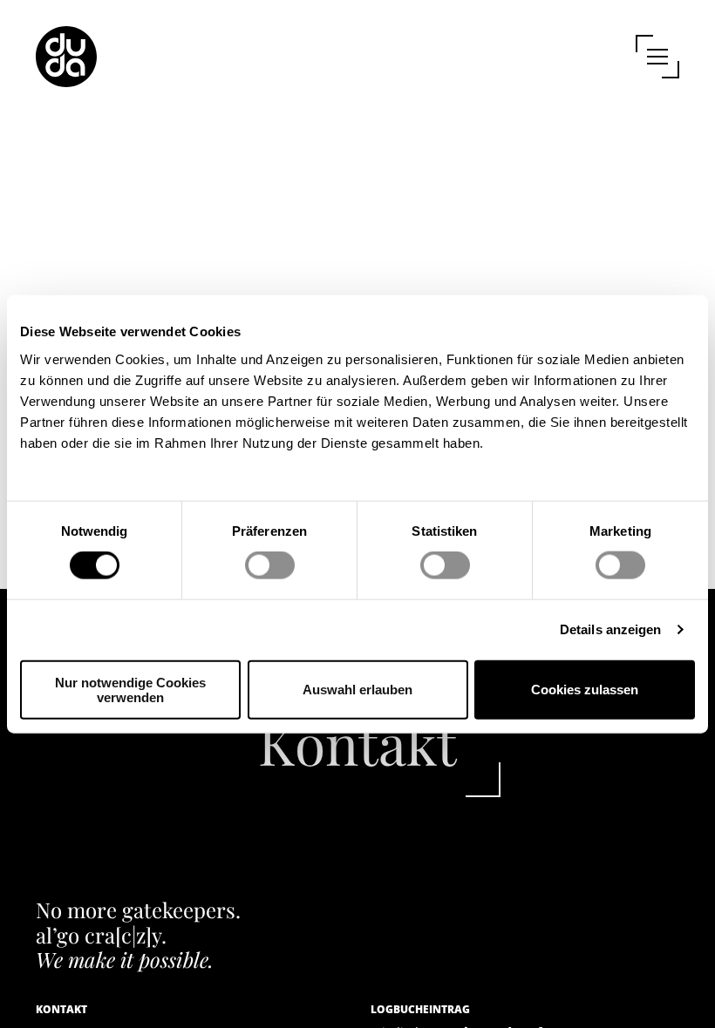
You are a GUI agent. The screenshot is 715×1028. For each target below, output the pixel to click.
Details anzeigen (611, 629)
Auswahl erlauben (357, 689)
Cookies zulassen (584, 689)
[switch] (270, 565)
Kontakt (357, 743)
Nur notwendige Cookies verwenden (130, 689)
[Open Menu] (657, 56)
